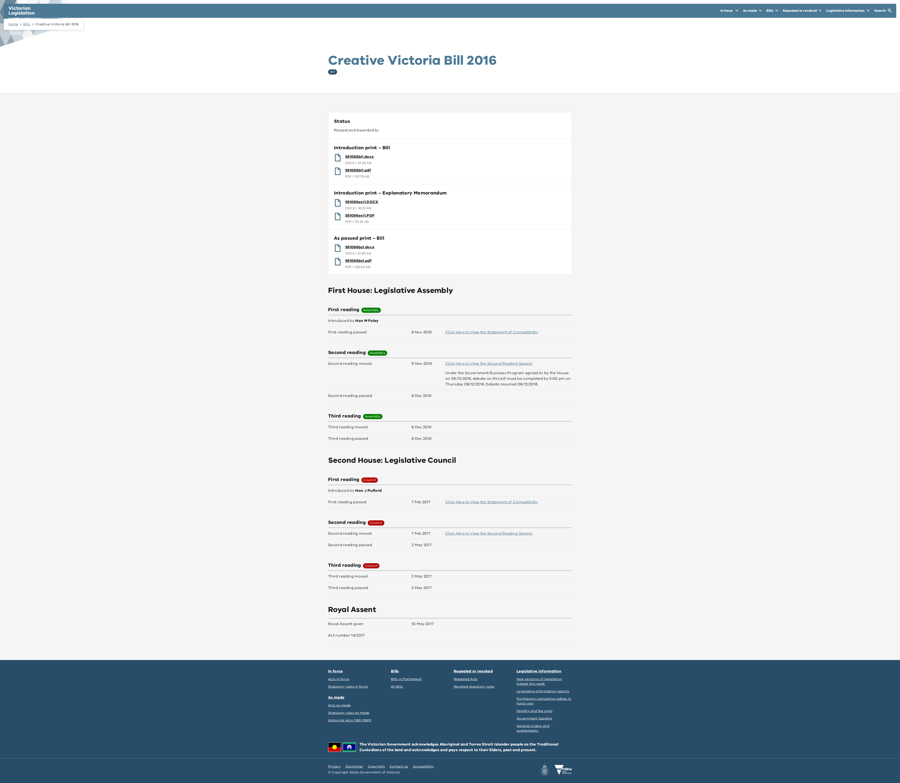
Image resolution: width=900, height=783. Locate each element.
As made (336, 697)
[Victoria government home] (563, 770)
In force (335, 671)
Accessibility (423, 766)
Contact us (399, 766)
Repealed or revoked (473, 671)
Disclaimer (354, 766)
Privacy (334, 766)
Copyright (376, 766)
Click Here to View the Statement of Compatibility (491, 332)
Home (13, 24)
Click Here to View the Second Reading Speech (489, 363)
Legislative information (539, 671)
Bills (26, 24)
